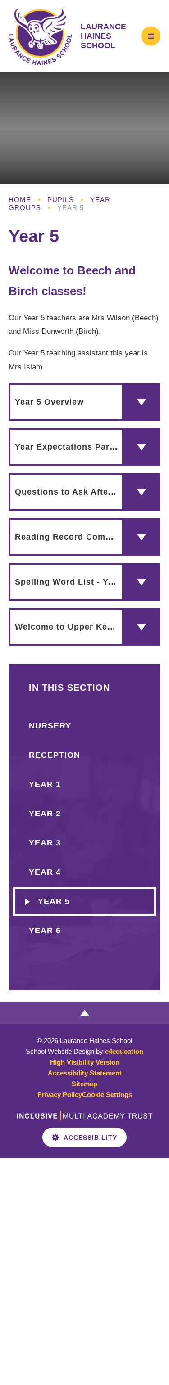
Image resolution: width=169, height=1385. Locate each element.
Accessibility (90, 1137)
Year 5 (70, 207)
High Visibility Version (84, 1062)
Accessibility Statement (85, 1073)
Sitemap (84, 1084)
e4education (124, 1051)
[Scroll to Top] (84, 1013)
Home (20, 199)
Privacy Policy (59, 1094)
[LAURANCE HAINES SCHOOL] (40, 36)
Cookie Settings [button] (107, 1094)
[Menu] (150, 35)
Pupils (60, 199)
